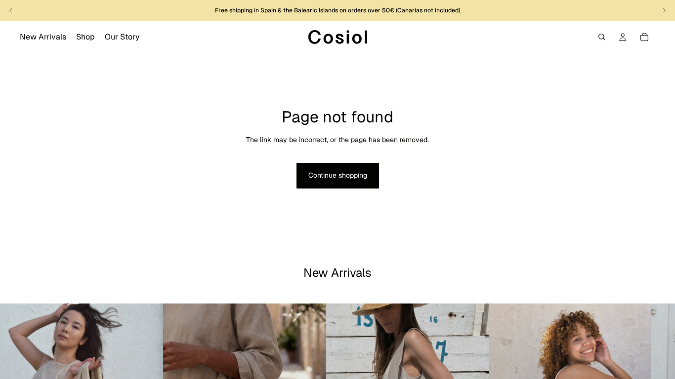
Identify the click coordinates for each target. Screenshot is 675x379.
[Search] (602, 37)
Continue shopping (337, 175)
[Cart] (644, 37)
